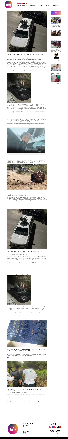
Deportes (25, 432)
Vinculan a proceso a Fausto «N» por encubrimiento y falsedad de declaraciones (56, 62)
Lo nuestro (19, 5)
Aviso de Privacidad (38, 418)
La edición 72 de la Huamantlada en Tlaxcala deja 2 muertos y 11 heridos (56, 50)
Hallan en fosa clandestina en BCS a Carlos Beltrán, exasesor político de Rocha (55, 73)
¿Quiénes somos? (21, 418)
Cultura (25, 433)
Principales (25, 55)
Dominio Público (11, 55)
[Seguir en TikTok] (18, 3)
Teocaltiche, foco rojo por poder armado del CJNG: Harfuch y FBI (26, 54)
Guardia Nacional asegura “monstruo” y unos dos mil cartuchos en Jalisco (27, 402)
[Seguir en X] (24, 3)
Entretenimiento (55, 5)
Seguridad (27, 5)
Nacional (23, 5)
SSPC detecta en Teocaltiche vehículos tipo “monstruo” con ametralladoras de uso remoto (24, 252)
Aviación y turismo (49, 5)
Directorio (30, 418)
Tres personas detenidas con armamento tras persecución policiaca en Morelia (24, 390)
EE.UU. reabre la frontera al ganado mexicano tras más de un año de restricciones (55, 39)
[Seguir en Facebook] (20, 3)
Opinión (37, 5)
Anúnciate (47, 418)
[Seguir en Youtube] (26, 3)
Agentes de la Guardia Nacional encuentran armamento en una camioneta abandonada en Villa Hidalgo (26, 349)
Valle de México (32, 5)
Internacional (42, 5)
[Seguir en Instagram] (22, 3)
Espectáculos (26, 434)
